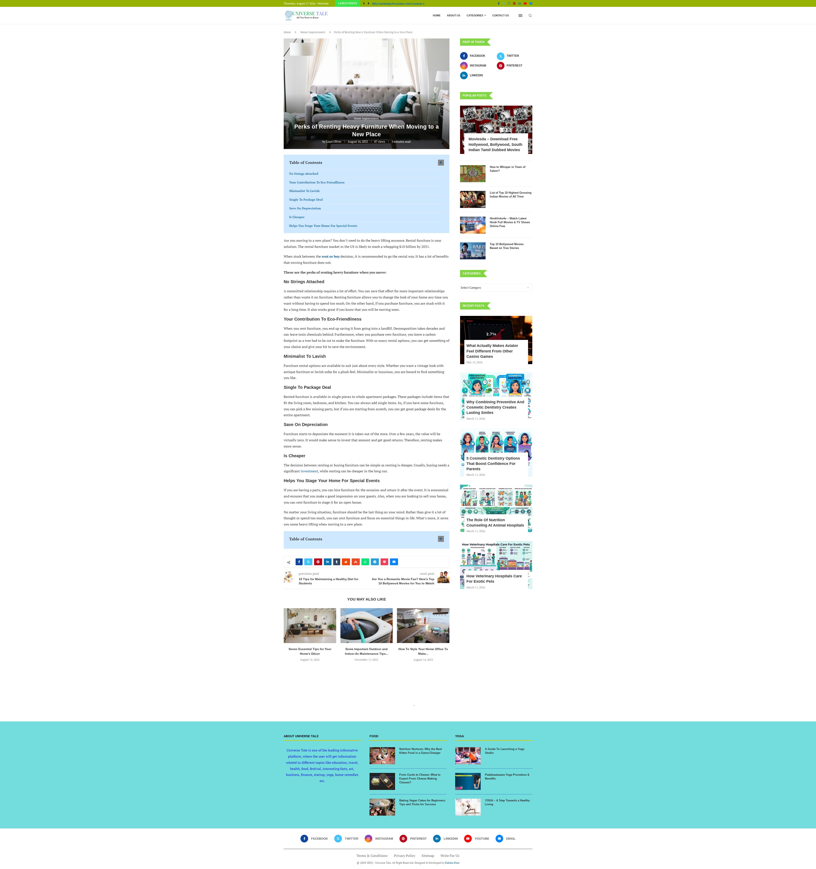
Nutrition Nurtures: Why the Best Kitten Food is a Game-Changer (420, 750)
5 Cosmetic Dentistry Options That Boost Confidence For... (407, 3)
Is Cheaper (297, 217)
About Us (453, 15)
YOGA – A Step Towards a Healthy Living (507, 802)
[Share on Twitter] (308, 561)
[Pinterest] (514, 3)
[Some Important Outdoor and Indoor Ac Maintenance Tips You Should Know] (310, 625)
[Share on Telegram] (375, 561)
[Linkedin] (519, 3)
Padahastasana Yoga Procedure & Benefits (507, 776)
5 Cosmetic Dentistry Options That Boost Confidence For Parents (493, 463)
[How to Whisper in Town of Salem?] (473, 173)
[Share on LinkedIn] (328, 561)
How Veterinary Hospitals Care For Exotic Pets (494, 579)
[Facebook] (499, 3)
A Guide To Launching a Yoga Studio (504, 750)
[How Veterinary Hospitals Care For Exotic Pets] (496, 565)
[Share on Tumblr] (336, 561)
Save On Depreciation (305, 208)
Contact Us (500, 15)
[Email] (531, 3)
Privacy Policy (404, 855)
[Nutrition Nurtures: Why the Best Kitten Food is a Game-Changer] (382, 755)
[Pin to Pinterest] (318, 561)
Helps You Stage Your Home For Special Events (323, 226)
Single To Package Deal (306, 199)
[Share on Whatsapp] (365, 561)
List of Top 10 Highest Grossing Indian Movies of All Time (510, 194)
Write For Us (450, 855)
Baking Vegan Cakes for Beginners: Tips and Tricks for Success (422, 802)
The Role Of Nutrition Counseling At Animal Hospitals (495, 522)
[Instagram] (509, 3)
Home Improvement (312, 32)
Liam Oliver (333, 141)
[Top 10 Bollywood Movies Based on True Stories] (473, 250)
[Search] (530, 15)
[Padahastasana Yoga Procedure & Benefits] (468, 781)
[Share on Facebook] (299, 561)
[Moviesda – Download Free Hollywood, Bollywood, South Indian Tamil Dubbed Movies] (496, 130)
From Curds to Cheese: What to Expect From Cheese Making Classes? (420, 778)
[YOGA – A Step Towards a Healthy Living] (468, 807)
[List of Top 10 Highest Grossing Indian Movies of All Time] (473, 199)
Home (437, 15)
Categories (475, 15)
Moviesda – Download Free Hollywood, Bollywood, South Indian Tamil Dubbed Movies (495, 144)
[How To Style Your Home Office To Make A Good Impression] (366, 625)
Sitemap (428, 855)
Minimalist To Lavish (304, 191)
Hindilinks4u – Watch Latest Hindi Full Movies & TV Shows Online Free (510, 222)
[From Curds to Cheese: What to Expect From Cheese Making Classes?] (382, 781)
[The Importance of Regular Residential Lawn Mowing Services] (423, 625)
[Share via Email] (394, 561)
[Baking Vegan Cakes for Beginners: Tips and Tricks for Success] (382, 807)
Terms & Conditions (372, 855)
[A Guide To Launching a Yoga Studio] (468, 755)
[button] (364, 3)
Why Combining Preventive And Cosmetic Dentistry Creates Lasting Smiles (495, 407)
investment (309, 471)
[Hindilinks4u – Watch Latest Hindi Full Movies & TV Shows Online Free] (473, 225)
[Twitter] (503, 3)
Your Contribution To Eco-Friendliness (316, 182)
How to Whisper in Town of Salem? (507, 168)
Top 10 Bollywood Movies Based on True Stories (507, 246)
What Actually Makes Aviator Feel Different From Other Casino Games (492, 351)
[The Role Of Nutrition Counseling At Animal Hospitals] (496, 509)
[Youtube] (525, 3)
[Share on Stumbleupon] (356, 561)
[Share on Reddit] (346, 561)
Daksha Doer (452, 862)
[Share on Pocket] (384, 561)
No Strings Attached (303, 174)
